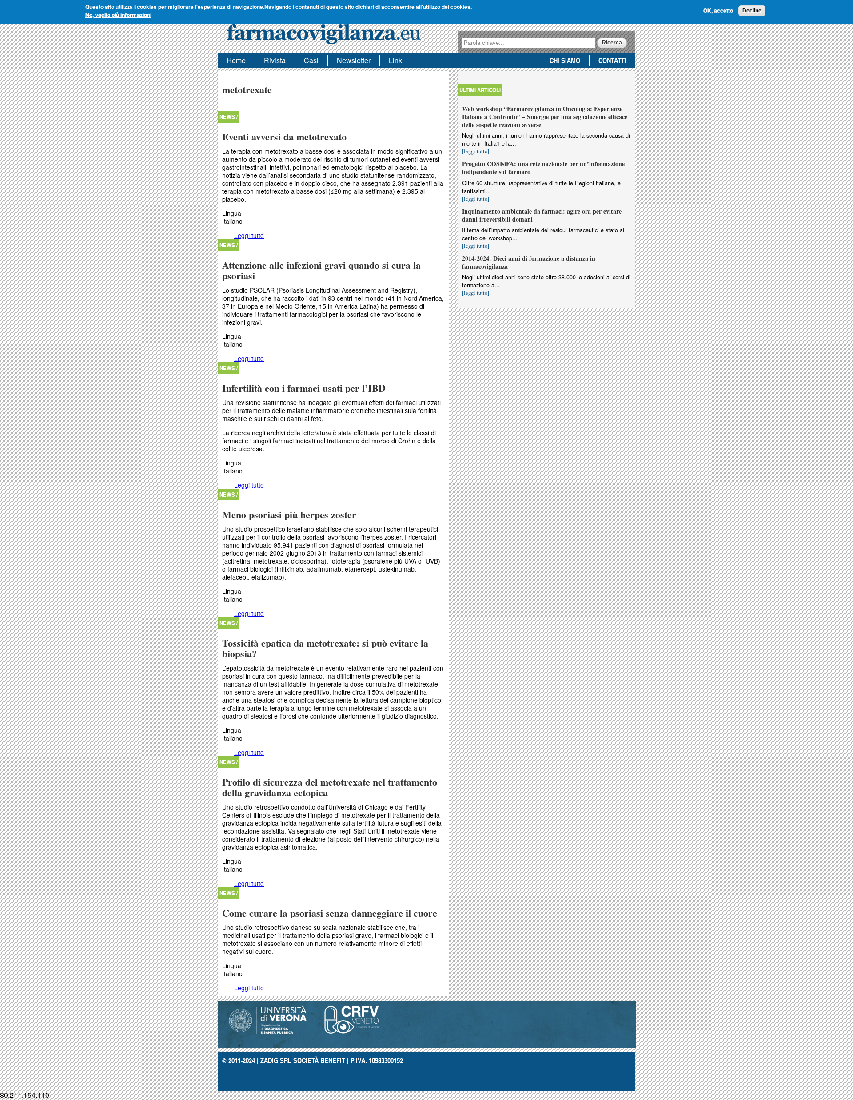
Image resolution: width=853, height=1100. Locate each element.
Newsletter (354, 60)
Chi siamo (565, 60)
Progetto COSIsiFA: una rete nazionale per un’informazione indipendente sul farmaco (543, 167)
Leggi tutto (249, 235)
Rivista (275, 60)
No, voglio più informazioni (118, 15)
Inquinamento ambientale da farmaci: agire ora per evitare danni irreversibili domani (542, 215)
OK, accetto (718, 11)
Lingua (231, 213)
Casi (311, 60)
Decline (751, 11)
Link (395, 60)
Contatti (612, 60)
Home (236, 60)
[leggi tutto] (475, 151)
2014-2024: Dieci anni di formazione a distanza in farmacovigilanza (528, 262)
